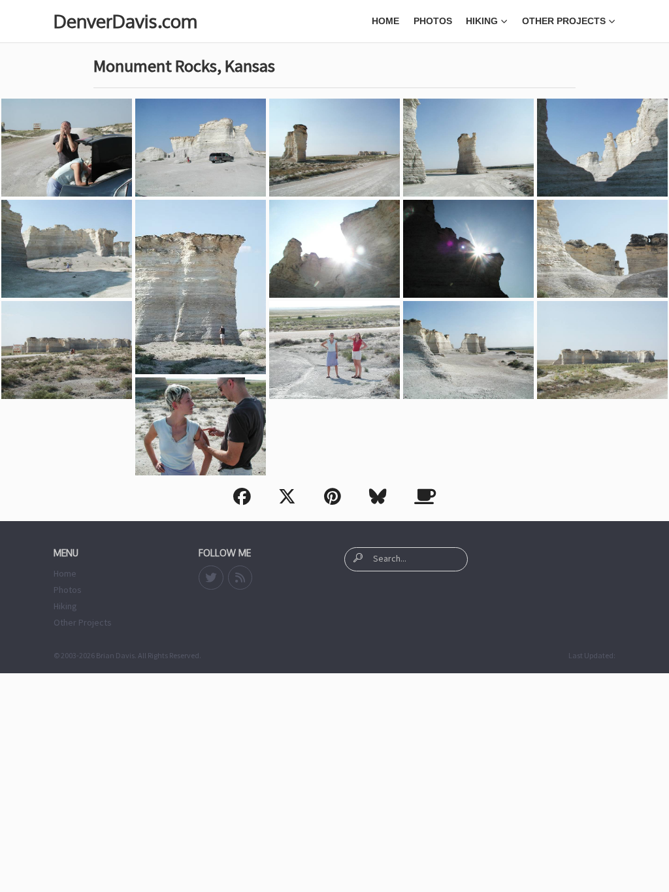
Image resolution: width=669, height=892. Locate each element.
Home (385, 21)
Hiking (482, 21)
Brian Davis (115, 655)
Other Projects (564, 21)
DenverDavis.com (125, 21)
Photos (433, 21)
